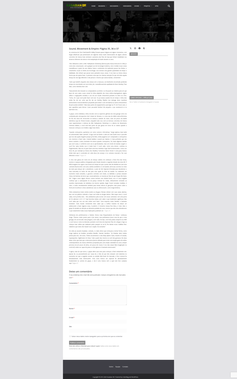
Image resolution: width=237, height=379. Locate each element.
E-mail (72, 318)
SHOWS (136, 6)
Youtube (156, 102)
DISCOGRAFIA (114, 6)
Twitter (135, 102)
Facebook (142, 102)
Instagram (149, 102)
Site (70, 327)
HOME (93, 6)
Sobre (111, 367)
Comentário (74, 283)
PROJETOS (147, 6)
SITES (156, 6)
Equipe (117, 367)
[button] (106, 6)
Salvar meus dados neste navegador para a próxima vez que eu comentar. (97, 336)
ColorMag (126, 377)
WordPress (135, 377)
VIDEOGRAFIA (127, 6)
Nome (72, 309)
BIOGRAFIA (101, 6)
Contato (125, 367)
